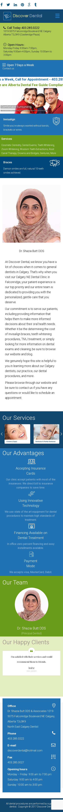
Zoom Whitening (10, 149)
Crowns (21, 153)
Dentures (44, 153)
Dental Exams (29, 145)
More (53, 153)
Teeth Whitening (46, 145)
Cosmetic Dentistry (11, 145)
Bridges (35, 153)
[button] (1, 434)
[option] (17, 434)
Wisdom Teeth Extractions (34, 149)
